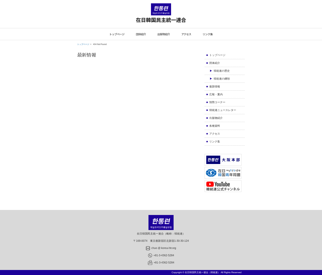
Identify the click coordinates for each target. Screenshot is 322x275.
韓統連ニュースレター (222, 110)
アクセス (186, 34)
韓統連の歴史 (222, 70)
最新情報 (214, 86)
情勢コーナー (217, 102)
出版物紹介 (163, 34)
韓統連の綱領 (222, 78)
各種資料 (214, 125)
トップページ (116, 34)
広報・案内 (216, 94)
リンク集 (208, 34)
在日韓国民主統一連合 (161, 19)
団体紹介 (141, 34)
